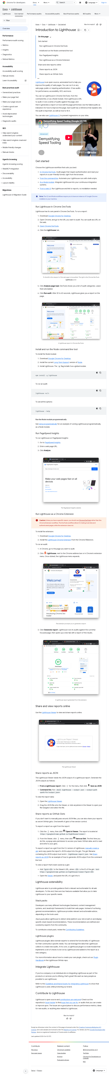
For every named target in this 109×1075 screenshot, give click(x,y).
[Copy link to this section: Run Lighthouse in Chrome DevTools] (73, 207)
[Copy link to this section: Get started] (51, 161)
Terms (33, 1070)
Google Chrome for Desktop (59, 216)
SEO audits (87, 14)
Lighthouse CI (54, 115)
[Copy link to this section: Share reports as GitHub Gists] (67, 814)
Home (37, 24)
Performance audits (34, 14)
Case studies (61, 1053)
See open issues (36, 1053)
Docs (35, 3)
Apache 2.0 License (70, 1030)
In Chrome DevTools (48, 172)
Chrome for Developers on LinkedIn (92, 1057)
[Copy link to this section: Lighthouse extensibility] (65, 882)
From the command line (49, 178)
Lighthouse (16, 9)
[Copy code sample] (100, 372)
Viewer (50, 876)
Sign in (104, 3)
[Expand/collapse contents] (50, 37)
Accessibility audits (52, 14)
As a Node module (47, 182)
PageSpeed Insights (52, 443)
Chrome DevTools (85, 520)
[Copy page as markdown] (85, 30)
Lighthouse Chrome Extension (59, 540)
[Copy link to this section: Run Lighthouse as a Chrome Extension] (76, 514)
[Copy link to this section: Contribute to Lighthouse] (67, 993)
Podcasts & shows (63, 1060)
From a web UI (45, 189)
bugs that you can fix (69, 1003)
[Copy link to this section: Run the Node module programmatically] (69, 419)
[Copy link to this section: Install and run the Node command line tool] (79, 349)
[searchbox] (14, 20)
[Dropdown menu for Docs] (39, 2)
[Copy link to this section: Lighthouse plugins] (56, 936)
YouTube (86, 1053)
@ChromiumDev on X (90, 1050)
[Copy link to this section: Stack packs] (49, 901)
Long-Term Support (61, 362)
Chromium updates (63, 1050)
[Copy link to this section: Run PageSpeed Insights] (61, 433)
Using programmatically (48, 424)
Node (80, 362)
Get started (18, 14)
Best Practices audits (71, 14)
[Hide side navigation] (26, 1071)
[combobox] (66, 2)
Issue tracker (50, 1003)
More (45, 3)
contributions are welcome (70, 1000)
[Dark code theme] (97, 372)
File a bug (34, 1050)
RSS (84, 1062)
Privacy (39, 1070)
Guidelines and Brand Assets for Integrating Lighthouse (67, 984)
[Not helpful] (100, 24)
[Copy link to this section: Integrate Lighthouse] (62, 967)
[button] (14, 45)
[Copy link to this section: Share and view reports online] (72, 706)
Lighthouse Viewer (49, 713)
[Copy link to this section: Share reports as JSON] (60, 773)
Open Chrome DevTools (49, 226)
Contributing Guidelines (75, 930)
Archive (59, 1057)
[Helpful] (97, 24)
